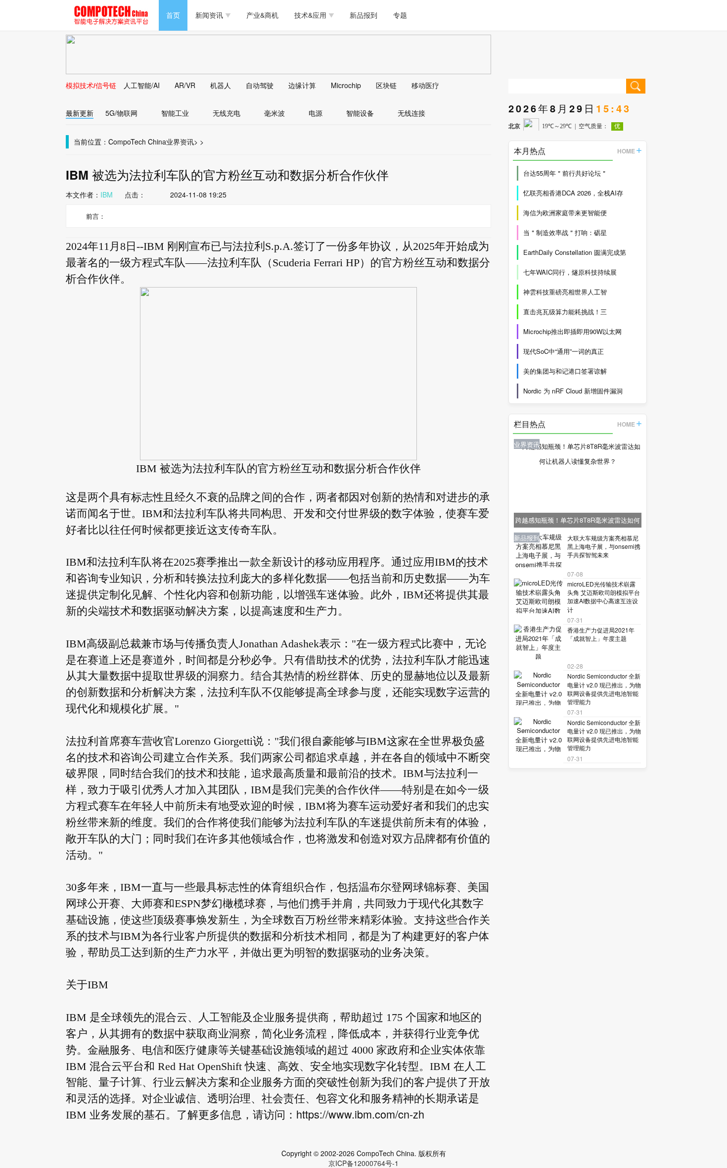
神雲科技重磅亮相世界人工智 (565, 291)
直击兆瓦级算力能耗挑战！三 (565, 311)
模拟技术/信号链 (91, 85)
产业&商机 (262, 15)
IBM (106, 194)
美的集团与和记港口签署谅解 (565, 371)
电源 (315, 113)
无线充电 (226, 113)
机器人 (220, 85)
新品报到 (363, 15)
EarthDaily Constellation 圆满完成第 (574, 252)
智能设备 (360, 113)
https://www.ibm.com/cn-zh (360, 1113)
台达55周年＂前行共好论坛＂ (565, 173)
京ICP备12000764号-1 (363, 1163)
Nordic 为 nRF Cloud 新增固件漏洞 (573, 390)
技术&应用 (310, 15)
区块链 (386, 85)
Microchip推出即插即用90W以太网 (572, 331)
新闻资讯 (209, 15)
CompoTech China (137, 141)
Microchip (346, 85)
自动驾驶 (259, 85)
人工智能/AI (142, 85)
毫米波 (274, 113)
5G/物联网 (121, 113)
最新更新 (79, 113)
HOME (626, 150)
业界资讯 (180, 141)
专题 (400, 15)
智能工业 (175, 113)
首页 (173, 15)
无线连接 (411, 113)
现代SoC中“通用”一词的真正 (563, 351)
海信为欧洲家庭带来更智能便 (565, 212)
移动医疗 (425, 85)
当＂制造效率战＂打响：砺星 (565, 232)
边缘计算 (302, 85)
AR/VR (185, 85)
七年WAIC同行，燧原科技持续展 (570, 272)
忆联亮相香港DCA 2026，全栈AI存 (573, 192)
